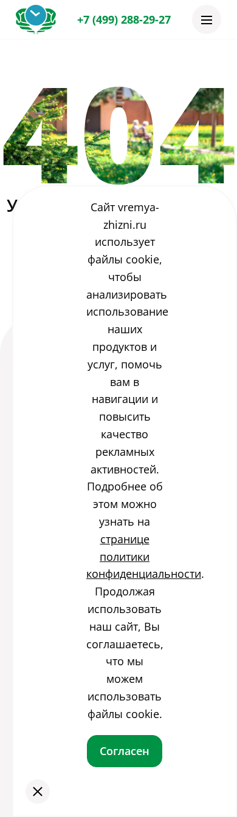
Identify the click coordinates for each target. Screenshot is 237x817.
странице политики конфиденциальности (143, 556)
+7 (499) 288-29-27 (124, 19)
